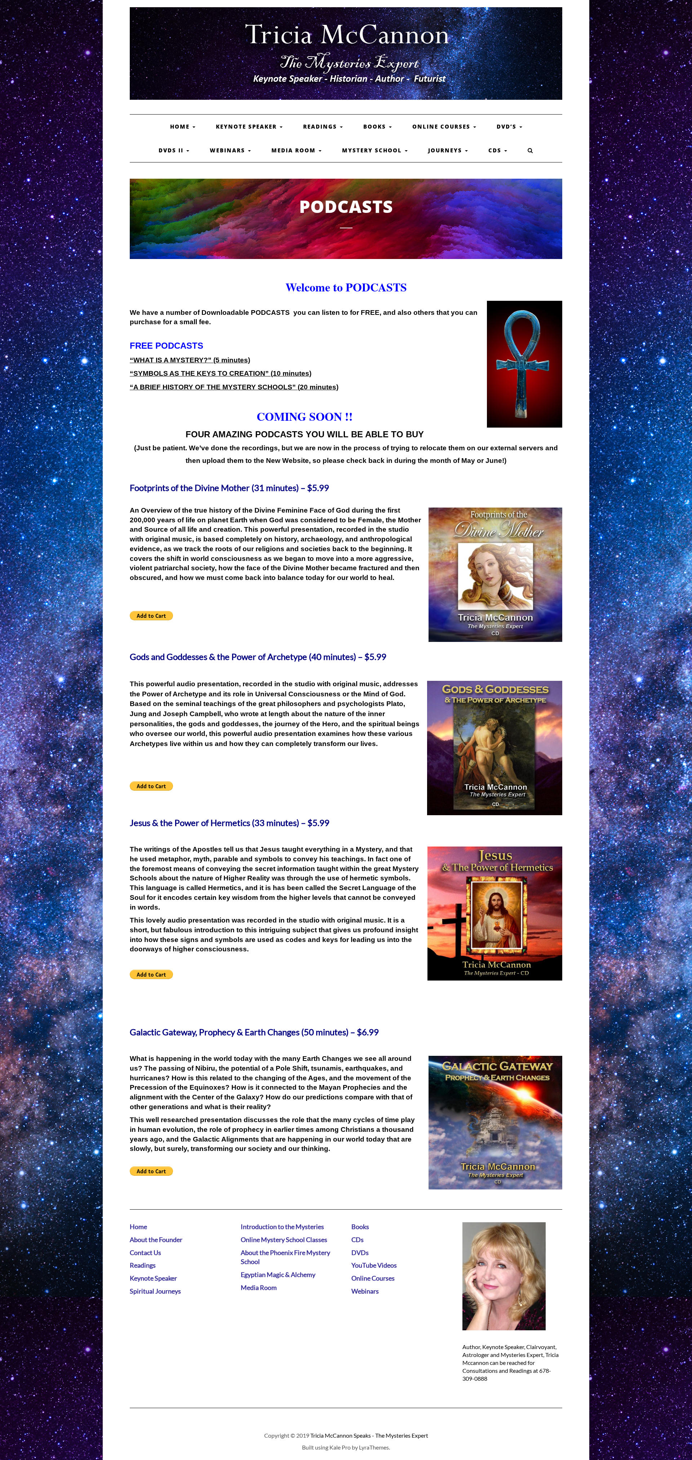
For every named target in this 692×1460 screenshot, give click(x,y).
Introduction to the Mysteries (282, 1227)
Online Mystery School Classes (284, 1240)
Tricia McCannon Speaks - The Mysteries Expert (369, 1435)
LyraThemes (374, 1447)
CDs (496, 150)
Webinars (228, 150)
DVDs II (172, 150)
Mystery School (373, 150)
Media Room (294, 150)
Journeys (446, 150)
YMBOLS (153, 373)
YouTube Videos (374, 1265)
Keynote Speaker (247, 126)
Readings (321, 126)
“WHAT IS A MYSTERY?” (171, 360)
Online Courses (442, 126)
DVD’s (508, 126)
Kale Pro (340, 1447)
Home (181, 126)
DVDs (360, 1252)
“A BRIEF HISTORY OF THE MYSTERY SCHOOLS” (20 (219, 387)
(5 (215, 360)
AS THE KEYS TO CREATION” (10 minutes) (239, 373)
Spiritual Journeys (155, 1291)
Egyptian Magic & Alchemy (278, 1274)
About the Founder (156, 1240)
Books (375, 126)
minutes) (234, 360)
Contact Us (145, 1252)
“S (134, 373)
